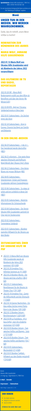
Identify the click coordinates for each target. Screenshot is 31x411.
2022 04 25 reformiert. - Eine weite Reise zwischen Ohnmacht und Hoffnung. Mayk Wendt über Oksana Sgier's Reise (15, 159)
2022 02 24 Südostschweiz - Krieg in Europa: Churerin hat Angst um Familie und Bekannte (15, 127)
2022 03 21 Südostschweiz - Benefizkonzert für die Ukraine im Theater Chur (15, 287)
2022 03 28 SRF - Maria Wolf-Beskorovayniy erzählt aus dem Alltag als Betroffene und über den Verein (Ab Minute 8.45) (15, 97)
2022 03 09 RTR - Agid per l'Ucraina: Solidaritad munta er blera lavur (13, 109)
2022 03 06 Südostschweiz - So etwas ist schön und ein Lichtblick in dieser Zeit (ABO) (15, 191)
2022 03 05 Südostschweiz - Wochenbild (13, 348)
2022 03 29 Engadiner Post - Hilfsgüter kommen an (15, 270)
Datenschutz (14, 384)
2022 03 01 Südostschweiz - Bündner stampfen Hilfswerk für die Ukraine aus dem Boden (15, 232)
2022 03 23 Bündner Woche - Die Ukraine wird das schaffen (15, 278)
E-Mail (2, 379)
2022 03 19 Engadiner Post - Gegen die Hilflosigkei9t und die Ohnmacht (16, 296)
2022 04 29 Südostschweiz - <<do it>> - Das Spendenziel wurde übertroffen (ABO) (15, 148)
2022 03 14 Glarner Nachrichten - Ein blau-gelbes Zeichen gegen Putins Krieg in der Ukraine (16, 306)
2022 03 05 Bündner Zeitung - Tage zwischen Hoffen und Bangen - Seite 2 (16, 331)
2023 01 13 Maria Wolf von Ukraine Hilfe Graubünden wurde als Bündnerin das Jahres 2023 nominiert (16, 260)
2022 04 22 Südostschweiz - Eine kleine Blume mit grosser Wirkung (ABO (15, 170)
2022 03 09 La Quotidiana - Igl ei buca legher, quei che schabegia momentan (15, 322)
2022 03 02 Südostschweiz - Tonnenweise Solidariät (10, 222)
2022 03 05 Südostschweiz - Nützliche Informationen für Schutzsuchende (14, 201)
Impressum (4, 384)
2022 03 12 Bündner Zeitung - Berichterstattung (14, 314)
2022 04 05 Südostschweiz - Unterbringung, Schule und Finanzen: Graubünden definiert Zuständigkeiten (14, 180)
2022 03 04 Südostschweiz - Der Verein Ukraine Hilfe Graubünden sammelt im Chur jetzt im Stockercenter (15, 211)
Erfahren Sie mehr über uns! (11, 407)
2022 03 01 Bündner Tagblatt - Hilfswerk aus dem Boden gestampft (16, 356)
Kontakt (9, 379)
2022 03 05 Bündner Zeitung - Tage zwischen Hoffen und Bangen (16, 340)
